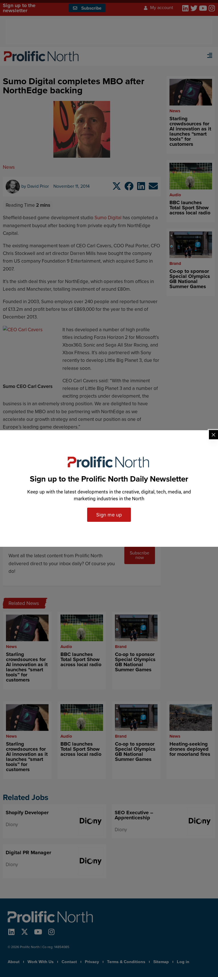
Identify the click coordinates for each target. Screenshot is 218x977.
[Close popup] (213, 434)
